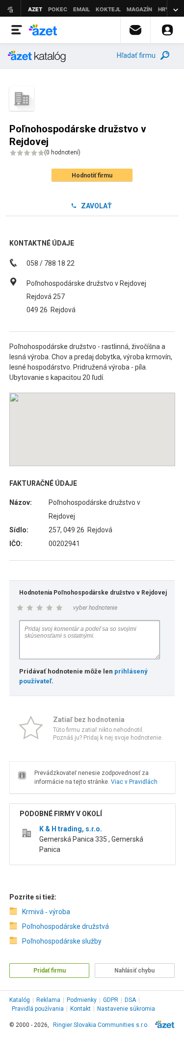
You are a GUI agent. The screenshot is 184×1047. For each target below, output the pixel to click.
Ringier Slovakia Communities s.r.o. (101, 1025)
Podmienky (82, 1000)
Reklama (48, 1000)
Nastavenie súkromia (126, 1008)
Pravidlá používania (38, 1008)
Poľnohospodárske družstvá (65, 926)
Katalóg (19, 1000)
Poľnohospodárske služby (62, 941)
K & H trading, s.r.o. (70, 829)
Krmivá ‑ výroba (46, 912)
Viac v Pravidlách (134, 781)
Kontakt (80, 1008)
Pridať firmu (49, 970)
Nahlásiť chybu (134, 970)
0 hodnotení (62, 152)
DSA (130, 1000)
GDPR (110, 1000)
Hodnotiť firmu (92, 175)
